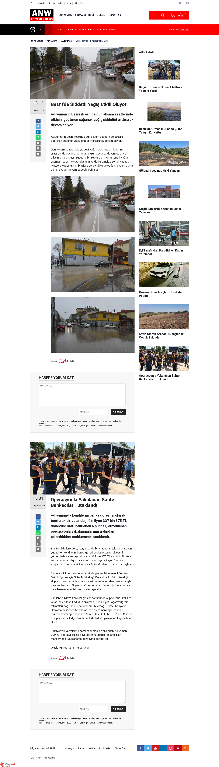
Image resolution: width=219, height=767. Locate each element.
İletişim (91, 748)
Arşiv (69, 3)
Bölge (101, 14)
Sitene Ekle (79, 3)
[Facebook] (38, 121)
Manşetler (41, 3)
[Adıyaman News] (41, 14)
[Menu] (153, 15)
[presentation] (40, 29)
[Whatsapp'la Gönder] (38, 137)
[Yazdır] (38, 148)
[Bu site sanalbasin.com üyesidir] (7, 764)
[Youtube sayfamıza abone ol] (155, 748)
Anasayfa (69, 748)
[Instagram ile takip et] (170, 748)
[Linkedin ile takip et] (163, 748)
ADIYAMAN (65, 14)
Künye (81, 748)
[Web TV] (180, 2)
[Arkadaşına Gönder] (38, 143)
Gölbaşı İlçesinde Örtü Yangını (83, 29)
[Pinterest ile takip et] (178, 748)
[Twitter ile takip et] (148, 748)
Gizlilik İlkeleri (104, 748)
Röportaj (114, 14)
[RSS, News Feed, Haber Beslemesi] (185, 748)
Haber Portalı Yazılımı (45, 758)
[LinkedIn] (38, 132)
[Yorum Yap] (38, 154)
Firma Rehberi (84, 14)
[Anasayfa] (31, 3)
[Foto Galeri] (187, 2)
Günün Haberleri (56, 3)
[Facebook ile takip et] (140, 748)
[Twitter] (38, 126)
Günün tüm (179, 29)
